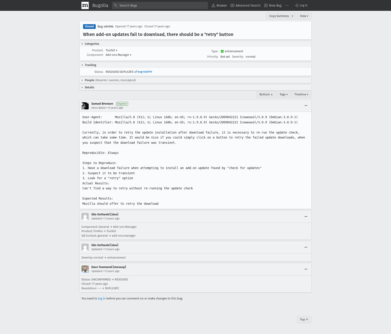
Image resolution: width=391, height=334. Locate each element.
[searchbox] (160, 5)
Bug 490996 (105, 26)
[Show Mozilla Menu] (85, 5)
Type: (214, 51)
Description (98, 107)
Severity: (237, 56)
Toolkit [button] (111, 50)
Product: (97, 50)
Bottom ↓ (266, 94)
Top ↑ (304, 319)
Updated (96, 218)
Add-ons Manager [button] (118, 54)
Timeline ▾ (301, 94)
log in (102, 298)
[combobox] (160, 5)
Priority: (212, 56)
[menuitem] (219, 5)
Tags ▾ (284, 94)
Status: (98, 71)
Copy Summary (279, 16)
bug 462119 (145, 71)
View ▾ (304, 16)
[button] (301, 5)
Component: (95, 54)
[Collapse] (306, 105)
